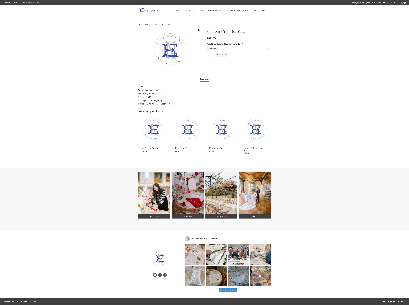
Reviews (378, 3)
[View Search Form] (398, 2)
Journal (359, 3)
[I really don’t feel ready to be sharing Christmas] (195, 254)
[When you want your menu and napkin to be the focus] (195, 276)
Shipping (367, 3)
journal (265, 11)
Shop (177, 11)
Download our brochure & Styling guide (22, 3)
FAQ (363, 3)
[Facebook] (384, 2)
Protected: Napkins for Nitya (253, 149)
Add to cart (221, 55)
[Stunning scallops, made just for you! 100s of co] (216, 254)
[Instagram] (387, 2)
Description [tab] (204, 79)
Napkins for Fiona (216, 148)
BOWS (202, 11)
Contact (373, 3)
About (354, 3)
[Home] (139, 24)
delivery (221, 216)
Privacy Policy (25, 301)
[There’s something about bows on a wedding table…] (260, 276)
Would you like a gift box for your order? (225, 44)
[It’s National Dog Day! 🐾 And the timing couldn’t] (216, 276)
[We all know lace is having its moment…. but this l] (238, 276)
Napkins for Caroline (150, 148)
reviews (154, 216)
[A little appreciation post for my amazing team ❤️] (238, 254)
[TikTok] (391, 2)
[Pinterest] (394, 2)
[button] (199, 30)
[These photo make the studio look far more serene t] (260, 254)
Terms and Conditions (11, 301)
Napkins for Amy (182, 148)
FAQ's (254, 216)
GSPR (34, 301)
